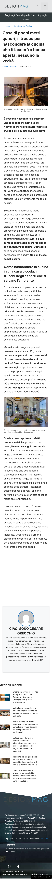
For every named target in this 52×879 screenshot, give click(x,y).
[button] (37, 6)
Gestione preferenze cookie (41, 877)
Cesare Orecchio (9, 66)
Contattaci (44, 838)
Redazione (8, 875)
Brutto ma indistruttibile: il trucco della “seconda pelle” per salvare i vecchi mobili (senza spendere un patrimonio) (25, 727)
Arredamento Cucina (23, 26)
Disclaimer (41, 875)
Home (7, 26)
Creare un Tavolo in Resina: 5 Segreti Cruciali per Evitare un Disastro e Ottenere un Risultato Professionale (25, 697)
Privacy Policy (25, 875)
